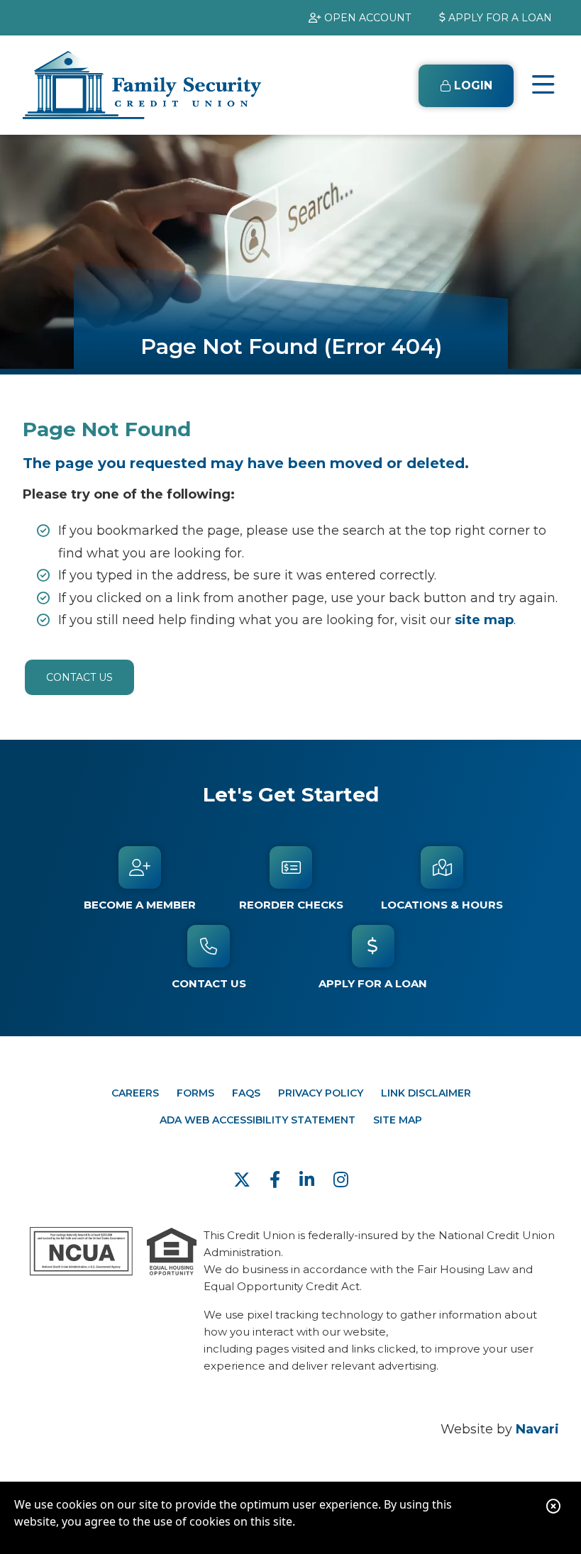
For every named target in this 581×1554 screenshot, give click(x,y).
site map (484, 620)
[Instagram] (340, 1180)
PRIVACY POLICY (320, 1093)
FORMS (195, 1093)
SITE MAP (397, 1120)
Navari (537, 1429)
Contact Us (79, 677)
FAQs (246, 1093)
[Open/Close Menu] (543, 85)
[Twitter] (244, 1180)
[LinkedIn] (309, 1180)
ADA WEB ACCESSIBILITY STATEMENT (257, 1120)
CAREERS (135, 1093)
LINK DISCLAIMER (426, 1093)
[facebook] (277, 1180)
